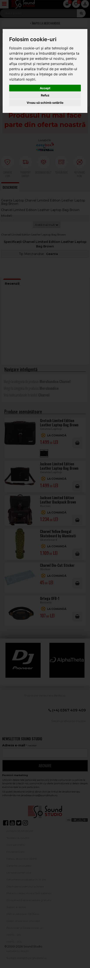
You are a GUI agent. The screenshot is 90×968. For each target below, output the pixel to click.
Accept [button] (45, 88)
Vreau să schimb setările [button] (45, 102)
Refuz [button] (45, 95)
